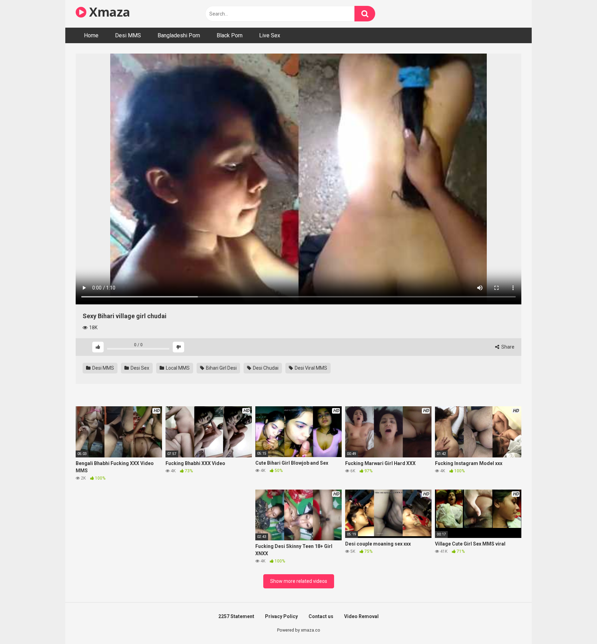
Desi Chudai (265, 368)
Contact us (321, 616)
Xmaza (108, 11)
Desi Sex (139, 368)
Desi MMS (128, 35)
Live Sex (269, 35)
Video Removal (361, 616)
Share (507, 347)
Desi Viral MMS (310, 368)
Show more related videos (298, 581)
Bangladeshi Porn (179, 35)
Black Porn (230, 35)
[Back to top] (574, 623)
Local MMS (177, 368)
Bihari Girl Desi (221, 368)
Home (91, 35)
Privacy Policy (281, 616)
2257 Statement (236, 616)
